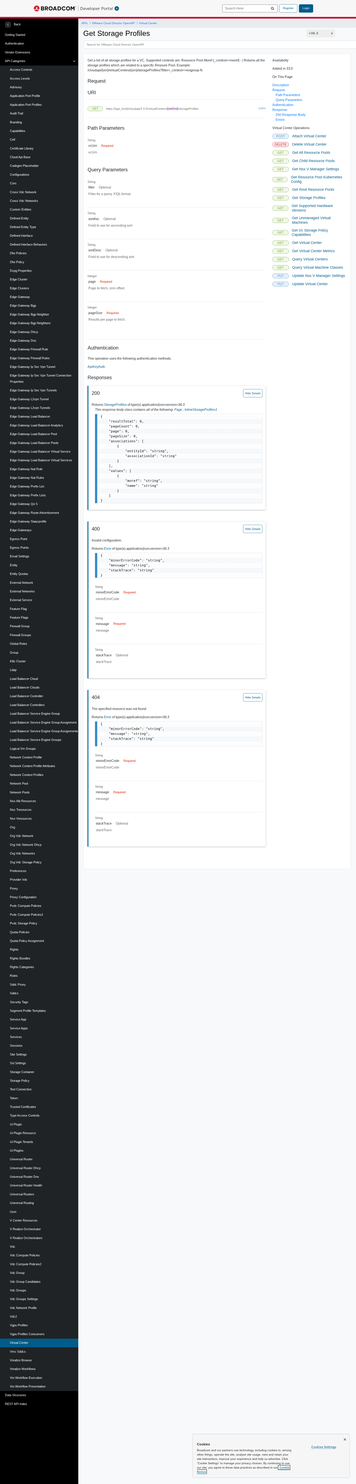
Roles (14, 975)
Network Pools (20, 792)
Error (108, 548)
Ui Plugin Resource (23, 1133)
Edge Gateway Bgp (23, 305)
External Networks (22, 591)
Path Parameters (288, 95)
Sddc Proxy (18, 984)
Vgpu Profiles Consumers (27, 1334)
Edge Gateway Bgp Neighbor (29, 314)
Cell (12, 139)
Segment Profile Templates (28, 1010)
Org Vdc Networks (22, 853)
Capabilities (17, 131)
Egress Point (18, 539)
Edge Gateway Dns (23, 340)
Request (278, 90)
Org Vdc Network (21, 836)
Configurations (19, 174)
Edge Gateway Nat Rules (27, 477)
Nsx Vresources (21, 818)
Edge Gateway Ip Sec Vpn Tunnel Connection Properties (40, 378)
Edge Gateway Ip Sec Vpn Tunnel (32, 366)
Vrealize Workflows (23, 1369)
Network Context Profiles (26, 775)
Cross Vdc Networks (24, 200)
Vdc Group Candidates (25, 1281)
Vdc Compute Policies (25, 1255)
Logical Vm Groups (23, 748)
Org (12, 827)
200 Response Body (291, 115)
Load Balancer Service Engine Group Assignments (44, 731)
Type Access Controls (25, 1115)
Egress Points (19, 547)
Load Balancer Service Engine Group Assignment (43, 722)
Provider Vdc (18, 879)
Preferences (18, 871)
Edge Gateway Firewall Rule (29, 349)
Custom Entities (20, 209)
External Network (21, 582)
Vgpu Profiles (19, 1325)
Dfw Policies (18, 253)
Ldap (13, 670)
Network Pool (19, 783)
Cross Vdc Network (23, 192)
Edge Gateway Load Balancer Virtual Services (41, 460)
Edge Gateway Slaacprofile (28, 521)
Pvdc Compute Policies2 (26, 914)
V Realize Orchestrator (25, 1229)
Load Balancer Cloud (24, 678)
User (13, 1211)
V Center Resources (23, 1220)
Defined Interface (21, 235)
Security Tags (19, 1002)
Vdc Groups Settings (24, 1299)
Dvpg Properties (21, 270)
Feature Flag (18, 609)
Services (16, 1037)
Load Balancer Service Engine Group (35, 713)
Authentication (14, 43)
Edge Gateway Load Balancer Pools (34, 443)
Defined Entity (19, 218)
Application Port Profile (25, 96)
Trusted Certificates (23, 1107)
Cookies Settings (323, 1447)
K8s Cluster (18, 661)
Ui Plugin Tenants (21, 1142)
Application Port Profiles (26, 104)
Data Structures (15, 1395)
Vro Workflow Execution (26, 1377)
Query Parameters (289, 100)
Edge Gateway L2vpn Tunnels (30, 408)
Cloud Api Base (20, 157)
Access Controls (21, 69)
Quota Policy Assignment (27, 941)
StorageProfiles (116, 404)
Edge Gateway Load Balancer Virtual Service (40, 451)
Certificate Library (22, 148)
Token (14, 1098)
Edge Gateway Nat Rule (26, 469)
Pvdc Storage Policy (23, 923)
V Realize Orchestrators (26, 1238)
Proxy (14, 888)
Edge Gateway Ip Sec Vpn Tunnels (33, 390)
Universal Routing (22, 1203)
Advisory (16, 87)
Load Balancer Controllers (27, 705)
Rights (14, 949)
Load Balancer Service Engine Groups (35, 739)
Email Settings (19, 556)
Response (279, 110)
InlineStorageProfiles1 (201, 409)
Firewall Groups (20, 635)
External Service (21, 600)
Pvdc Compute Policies (25, 905)
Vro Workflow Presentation (28, 1386)
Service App (18, 1019)
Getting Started (15, 34)
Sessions (16, 1045)
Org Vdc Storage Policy (26, 862)
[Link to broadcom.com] (55, 8)
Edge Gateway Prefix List (27, 486)
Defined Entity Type (23, 227)
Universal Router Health (26, 1185)
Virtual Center (19, 1342)
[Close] (345, 1439)
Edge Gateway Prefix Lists (28, 495)
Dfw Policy (17, 262)
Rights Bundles (20, 958)
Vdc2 (13, 1316)
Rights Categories (22, 967)
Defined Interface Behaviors (28, 244)
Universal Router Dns (24, 1176)
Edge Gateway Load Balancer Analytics (36, 425)
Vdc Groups (18, 1290)
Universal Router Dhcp (25, 1168)
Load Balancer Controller (26, 696)
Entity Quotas (19, 573)
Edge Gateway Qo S (24, 504)
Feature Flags (19, 617)
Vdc (12, 1246)
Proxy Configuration (23, 897)
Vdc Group (17, 1273)
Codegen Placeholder (24, 165)
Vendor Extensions (17, 52)
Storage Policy (19, 1080)
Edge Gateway (20, 297)
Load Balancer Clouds (25, 687)
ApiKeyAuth (96, 366)
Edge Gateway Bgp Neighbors (30, 323)
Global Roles (18, 643)
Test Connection (21, 1089)
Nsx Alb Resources (23, 801)
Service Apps (19, 1028)
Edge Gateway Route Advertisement (34, 512)
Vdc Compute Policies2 (25, 1264)
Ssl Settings (18, 1063)
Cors (13, 183)
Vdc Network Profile (23, 1308)
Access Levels (20, 78)
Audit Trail (16, 113)
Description (280, 85)
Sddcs (14, 993)
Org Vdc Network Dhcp (25, 844)
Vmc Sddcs (18, 1351)
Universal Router (21, 1159)
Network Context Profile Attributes (32, 766)
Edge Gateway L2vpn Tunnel (29, 399)
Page (179, 409)
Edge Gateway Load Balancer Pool (33, 434)
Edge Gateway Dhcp (24, 332)
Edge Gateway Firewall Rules (30, 358)
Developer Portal (96, 8)
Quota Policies (19, 932)
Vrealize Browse (21, 1360)
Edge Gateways (21, 530)
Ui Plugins (16, 1150)
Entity (14, 565)
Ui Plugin (16, 1124)
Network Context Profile (26, 757)
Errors (280, 119)
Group (14, 652)
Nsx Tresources (21, 809)
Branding (16, 122)
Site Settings (18, 1054)
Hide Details (253, 393)
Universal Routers (22, 1194)
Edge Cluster (18, 279)
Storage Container (22, 1072)
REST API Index (16, 1404)
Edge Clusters (19, 288)
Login (306, 8)
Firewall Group (19, 626)
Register (288, 8)
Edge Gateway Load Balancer (30, 416)
